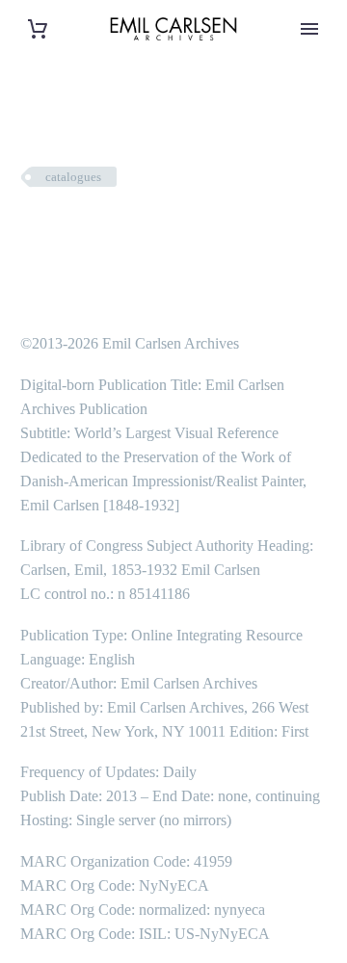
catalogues (73, 176)
